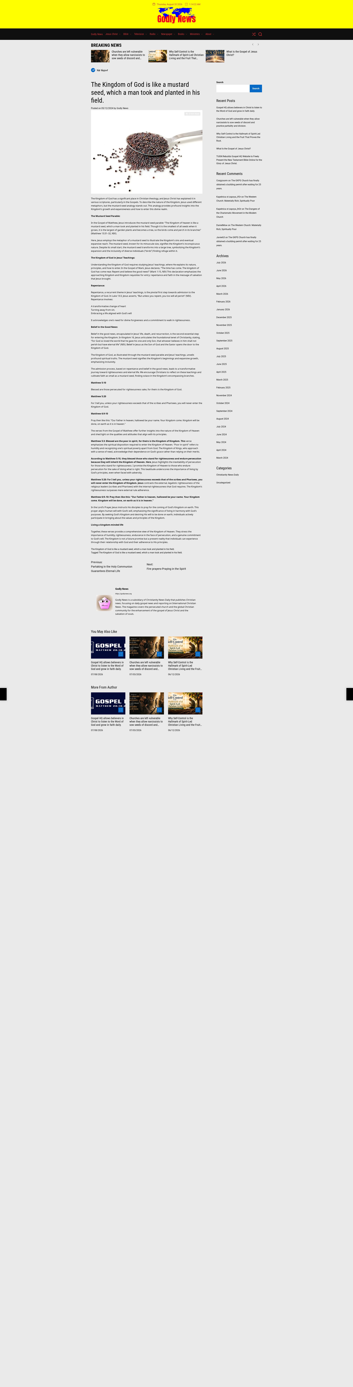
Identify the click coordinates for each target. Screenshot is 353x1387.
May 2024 (221, 442)
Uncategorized (223, 482)
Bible (125, 34)
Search (219, 82)
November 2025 (224, 325)
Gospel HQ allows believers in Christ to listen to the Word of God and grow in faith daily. (107, 666)
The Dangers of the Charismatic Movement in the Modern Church (238, 213)
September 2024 (224, 411)
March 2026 (222, 294)
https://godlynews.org (123, 594)
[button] (258, 44)
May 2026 (221, 278)
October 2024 (222, 403)
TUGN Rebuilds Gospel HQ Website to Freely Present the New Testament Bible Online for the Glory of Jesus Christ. (243, 56)
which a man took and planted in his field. (162, 552)
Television (139, 34)
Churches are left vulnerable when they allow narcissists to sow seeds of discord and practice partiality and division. (146, 667)
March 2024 (222, 458)
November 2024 (224, 395)
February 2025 (223, 387)
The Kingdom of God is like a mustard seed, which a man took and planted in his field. (132, 549)
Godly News (97, 34)
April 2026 (221, 286)
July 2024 (221, 426)
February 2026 (223, 301)
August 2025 (222, 348)
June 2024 (221, 434)
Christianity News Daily (227, 475)
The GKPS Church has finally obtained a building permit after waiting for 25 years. (238, 184)
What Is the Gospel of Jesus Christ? (233, 148)
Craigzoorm (222, 180)
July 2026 (221, 262)
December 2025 (224, 317)
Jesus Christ (111, 34)
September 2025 (224, 341)
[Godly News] (105, 603)
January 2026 (223, 309)
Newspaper (166, 34)
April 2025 (221, 372)
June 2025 (221, 364)
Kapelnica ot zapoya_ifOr (228, 197)
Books (181, 34)
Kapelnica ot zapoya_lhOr (228, 209)
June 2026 (221, 270)
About (208, 34)
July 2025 (221, 356)
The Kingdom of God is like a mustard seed (120, 552)
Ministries (195, 34)
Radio (153, 34)
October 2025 (222, 333)
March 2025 (222, 380)
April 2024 (221, 450)
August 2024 (222, 419)
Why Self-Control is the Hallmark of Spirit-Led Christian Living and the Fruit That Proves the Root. (129, 56)
